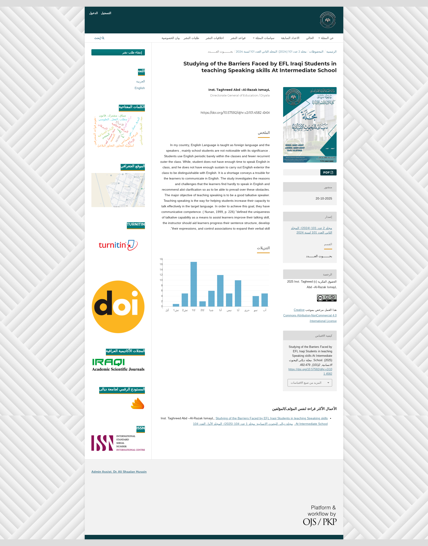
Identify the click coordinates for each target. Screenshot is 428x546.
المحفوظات (316, 51)
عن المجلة (327, 38)
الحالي (310, 38)
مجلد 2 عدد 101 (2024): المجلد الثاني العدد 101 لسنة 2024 (271, 51)
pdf (327, 172)
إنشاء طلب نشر (132, 52)
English (140, 88)
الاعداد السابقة (290, 38)
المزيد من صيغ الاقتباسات (306, 382)
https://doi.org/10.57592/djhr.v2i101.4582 (231, 113)
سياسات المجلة (264, 38)
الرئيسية (331, 51)
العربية (140, 81)
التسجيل (106, 13)
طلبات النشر (191, 38)
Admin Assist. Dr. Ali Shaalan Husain (119, 471)
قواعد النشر (237, 38)
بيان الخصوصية (171, 38)
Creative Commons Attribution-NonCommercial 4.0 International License (310, 315)
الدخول (93, 13)
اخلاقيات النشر (215, 38)
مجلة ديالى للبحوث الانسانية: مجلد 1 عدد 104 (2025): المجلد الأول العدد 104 (243, 424)
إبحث (98, 38)
